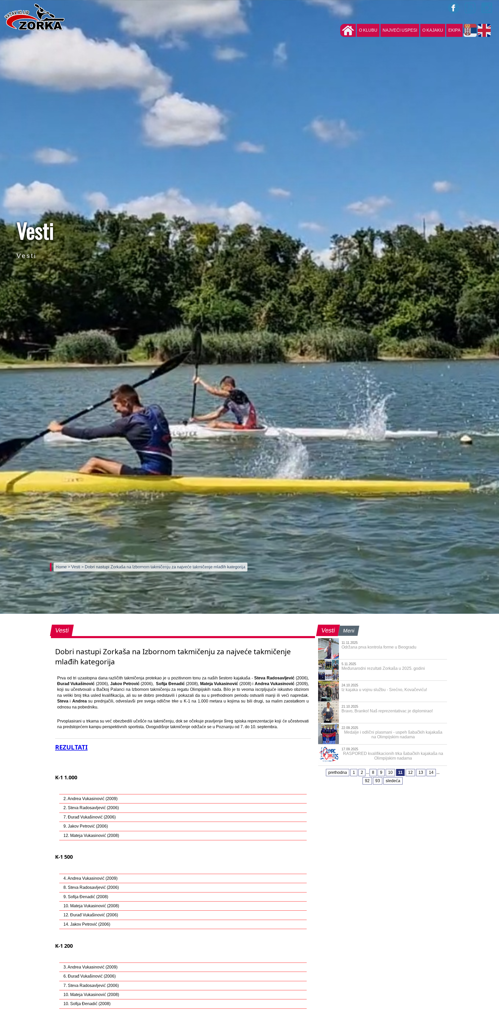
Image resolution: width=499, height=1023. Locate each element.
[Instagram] (487, 7)
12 (410, 772)
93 (377, 781)
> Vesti (74, 567)
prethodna (337, 772)
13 (420, 772)
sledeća (393, 781)
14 (431, 772)
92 (367, 781)
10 (390, 772)
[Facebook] (453, 7)
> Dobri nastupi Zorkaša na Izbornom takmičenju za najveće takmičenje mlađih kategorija (163, 567)
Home (62, 567)
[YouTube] (470, 7)
